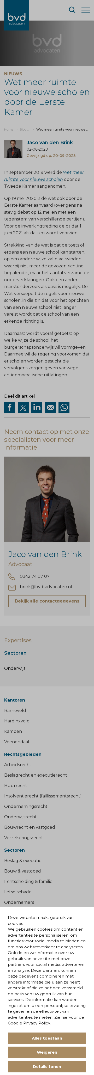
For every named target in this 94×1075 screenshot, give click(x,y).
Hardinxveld (17, 720)
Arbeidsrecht (17, 764)
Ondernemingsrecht (26, 806)
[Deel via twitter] (23, 407)
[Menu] (85, 9)
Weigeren (47, 1052)
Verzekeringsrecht (23, 837)
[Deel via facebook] (9, 407)
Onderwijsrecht (20, 816)
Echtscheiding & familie (28, 881)
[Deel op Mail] (50, 407)
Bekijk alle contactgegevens (47, 601)
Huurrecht (15, 785)
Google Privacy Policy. (29, 1023)
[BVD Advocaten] (16, 15)
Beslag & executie (23, 860)
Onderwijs (14, 668)
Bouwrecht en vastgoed (29, 827)
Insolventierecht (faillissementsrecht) (43, 796)
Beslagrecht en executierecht (35, 775)
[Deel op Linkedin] (36, 407)
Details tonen (47, 1066)
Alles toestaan (47, 1038)
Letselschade (18, 891)
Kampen (13, 731)
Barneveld (15, 710)
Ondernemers (19, 902)
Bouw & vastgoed (22, 871)
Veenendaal (16, 741)
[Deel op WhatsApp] (63, 407)
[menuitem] (8, 129)
